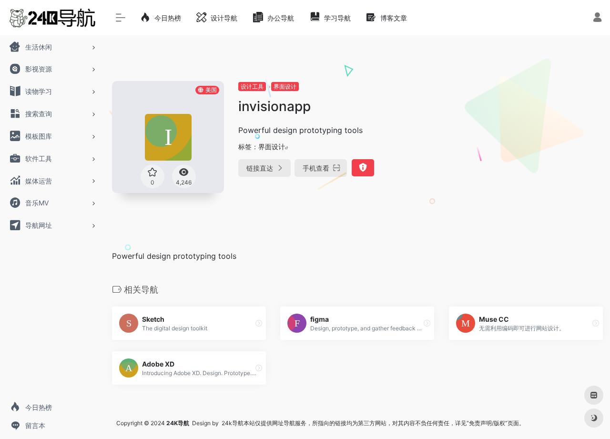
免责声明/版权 (487, 423)
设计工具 (252, 86)
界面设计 (285, 86)
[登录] (597, 18)
